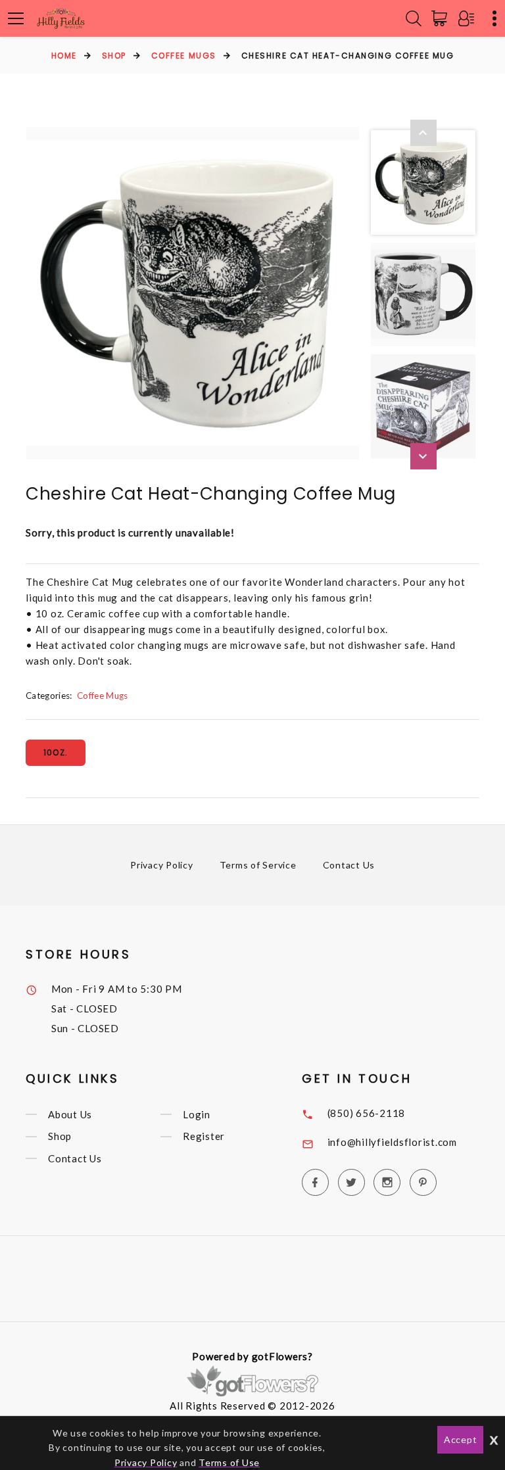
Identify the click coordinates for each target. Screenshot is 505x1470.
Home (64, 55)
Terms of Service (258, 864)
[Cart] (441, 18)
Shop (114, 55)
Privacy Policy (161, 864)
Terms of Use (229, 1462)
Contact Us (349, 864)
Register (204, 1137)
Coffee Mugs (183, 55)
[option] (193, 293)
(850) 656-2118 (366, 1113)
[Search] (413, 18)
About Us (70, 1114)
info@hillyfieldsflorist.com (392, 1142)
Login (196, 1114)
